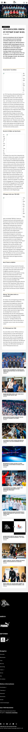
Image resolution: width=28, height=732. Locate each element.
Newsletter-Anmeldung (11, 712)
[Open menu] (2, 2)
